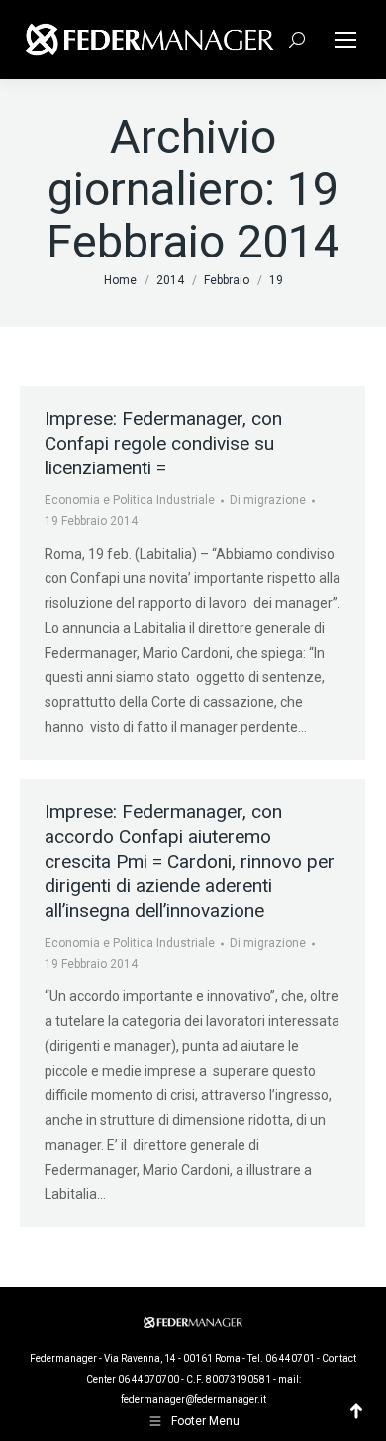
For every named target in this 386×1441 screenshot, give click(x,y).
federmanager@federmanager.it (193, 1399)
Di (268, 500)
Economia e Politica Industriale (130, 500)
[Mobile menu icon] (345, 39)
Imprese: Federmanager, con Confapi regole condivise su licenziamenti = (163, 443)
